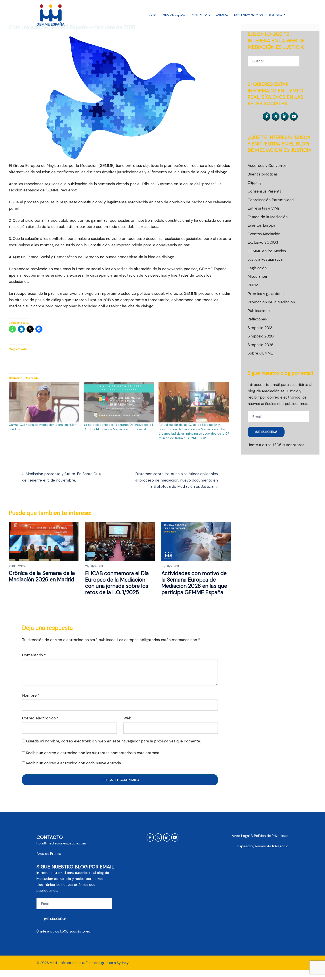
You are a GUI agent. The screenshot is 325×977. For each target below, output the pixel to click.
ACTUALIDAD (201, 15)
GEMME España (174, 15)
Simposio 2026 (260, 344)
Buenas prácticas (263, 174)
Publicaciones (259, 310)
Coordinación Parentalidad (271, 199)
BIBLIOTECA (277, 15)
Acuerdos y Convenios (267, 165)
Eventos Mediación (264, 233)
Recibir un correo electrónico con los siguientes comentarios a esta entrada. (93, 752)
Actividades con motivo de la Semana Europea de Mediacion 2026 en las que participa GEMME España (194, 583)
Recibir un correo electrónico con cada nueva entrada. (74, 763)
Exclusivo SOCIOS (263, 242)
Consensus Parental (265, 191)
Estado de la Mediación (268, 216)
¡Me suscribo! (266, 432)
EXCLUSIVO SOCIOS (248, 15)
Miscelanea (257, 276)
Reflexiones (257, 319)
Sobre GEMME (260, 353)
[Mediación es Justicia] (50, 15)
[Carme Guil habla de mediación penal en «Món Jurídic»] (44, 402)
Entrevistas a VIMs (263, 208)
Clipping (255, 182)
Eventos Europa (261, 225)
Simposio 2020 (261, 336)
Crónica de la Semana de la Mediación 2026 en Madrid (42, 576)
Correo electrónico (40, 718)
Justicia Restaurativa (265, 259)
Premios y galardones (266, 293)
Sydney (123, 962)
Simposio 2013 (260, 327)
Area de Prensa (48, 853)
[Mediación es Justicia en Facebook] (266, 116)
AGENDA (222, 15)
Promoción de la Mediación (271, 302)
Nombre (31, 695)
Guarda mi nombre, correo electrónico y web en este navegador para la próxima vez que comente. (113, 741)
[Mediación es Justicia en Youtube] (294, 116)
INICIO (152, 15)
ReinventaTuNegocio (272, 846)
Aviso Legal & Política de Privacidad (260, 835)
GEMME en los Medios (267, 251)
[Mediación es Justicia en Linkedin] (285, 116)
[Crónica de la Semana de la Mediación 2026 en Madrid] (43, 541)
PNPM (253, 285)
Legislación (257, 268)
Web (127, 718)
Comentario (34, 655)
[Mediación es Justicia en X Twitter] (275, 116)
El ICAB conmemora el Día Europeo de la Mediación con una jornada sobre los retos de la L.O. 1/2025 (117, 583)
